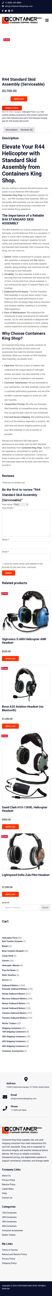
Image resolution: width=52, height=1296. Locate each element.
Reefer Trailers (8, 1235)
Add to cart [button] (10, 658)
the (35, 260)
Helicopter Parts (28, 112)
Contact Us (7, 1197)
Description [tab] (11, 129)
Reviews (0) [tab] (27, 129)
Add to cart (19, 99)
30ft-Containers (9, 1221)
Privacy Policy (8, 1180)
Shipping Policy (9, 1263)
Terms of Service (10, 1250)
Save (7, 40)
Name (5, 539)
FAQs (4, 1193)
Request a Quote (11, 108)
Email (5, 551)
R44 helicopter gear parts (17, 118)
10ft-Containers (9, 1213)
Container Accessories (12, 1230)
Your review (8, 508)
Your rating (8, 504)
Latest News (8, 1189)
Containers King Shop (12, 195)
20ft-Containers (9, 1217)
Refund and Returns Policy (14, 1254)
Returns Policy (8, 1184)
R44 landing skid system (19, 121)
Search (5, 902)
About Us (6, 1175)
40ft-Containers (9, 1226)
